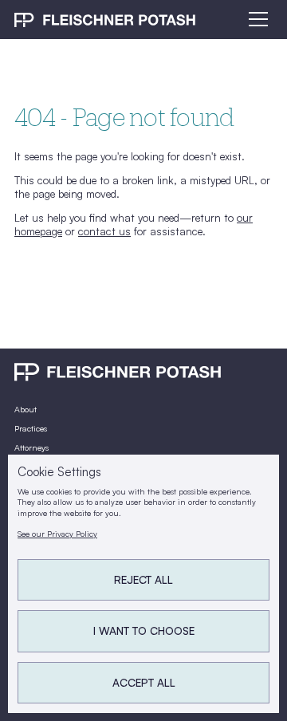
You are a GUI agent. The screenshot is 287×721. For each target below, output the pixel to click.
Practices (30, 428)
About (25, 409)
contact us (104, 231)
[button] (256, 19)
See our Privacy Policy (57, 533)
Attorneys (31, 447)
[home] (104, 19)
